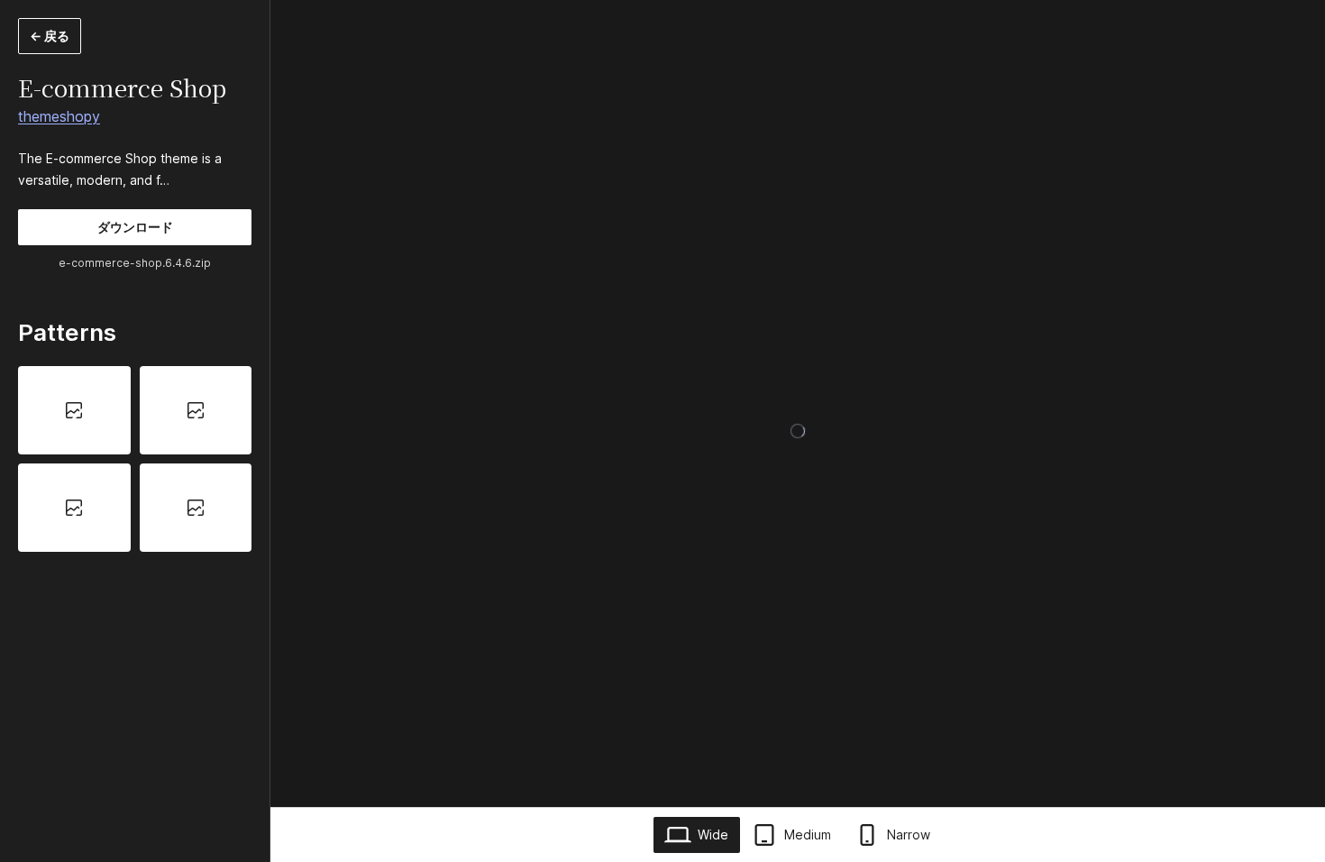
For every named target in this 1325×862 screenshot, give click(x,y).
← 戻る (49, 35)
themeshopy (59, 116)
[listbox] (134, 459)
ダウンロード (135, 226)
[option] (74, 410)
